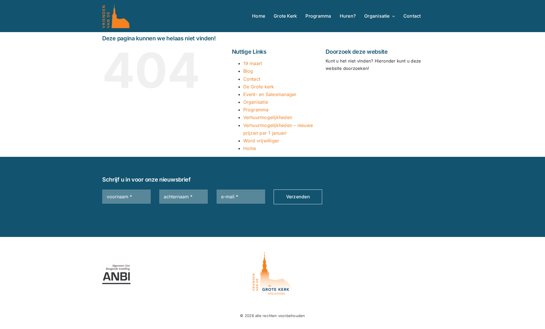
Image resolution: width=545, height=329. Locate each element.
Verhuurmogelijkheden (267, 117)
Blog (248, 71)
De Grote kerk (258, 86)
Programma (256, 110)
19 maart (252, 63)
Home (249, 148)
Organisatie (255, 102)
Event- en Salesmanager (270, 94)
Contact (252, 79)
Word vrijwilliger (261, 140)
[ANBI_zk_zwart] (116, 266)
